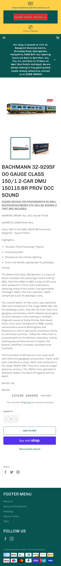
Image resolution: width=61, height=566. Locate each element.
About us (8, 501)
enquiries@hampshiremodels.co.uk (30, 7)
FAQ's (6, 521)
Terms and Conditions (15, 506)
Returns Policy (11, 516)
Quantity (8, 411)
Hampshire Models (18, 549)
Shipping (25, 402)
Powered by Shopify (36, 549)
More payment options (29, 449)
